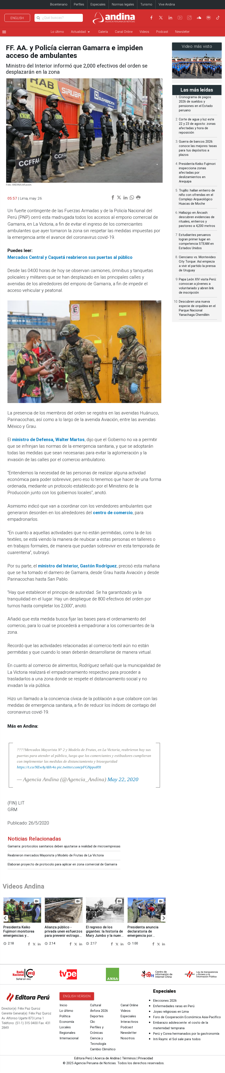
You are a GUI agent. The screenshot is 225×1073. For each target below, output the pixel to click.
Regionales (67, 1033)
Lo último (57, 32)
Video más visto (197, 46)
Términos (129, 1058)
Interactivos (129, 1022)
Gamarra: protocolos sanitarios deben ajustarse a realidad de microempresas (64, 846)
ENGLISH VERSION (77, 996)
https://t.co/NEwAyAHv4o (36, 767)
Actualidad (81, 31)
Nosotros (128, 1038)
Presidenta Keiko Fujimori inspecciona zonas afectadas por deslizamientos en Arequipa (197, 172)
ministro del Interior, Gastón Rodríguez (77, 566)
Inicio (63, 1005)
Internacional (69, 1038)
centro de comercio (113, 512)
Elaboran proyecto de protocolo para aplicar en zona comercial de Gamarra (62, 864)
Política (65, 1016)
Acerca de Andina (107, 1058)
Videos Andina (23, 886)
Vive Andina (167, 4)
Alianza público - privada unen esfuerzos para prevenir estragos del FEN (63, 933)
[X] (160, 17)
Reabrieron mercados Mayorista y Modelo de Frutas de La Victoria (56, 855)
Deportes (96, 1016)
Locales (65, 1027)
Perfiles (79, 4)
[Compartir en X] (34, 943)
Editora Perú (83, 1058)
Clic (92, 1022)
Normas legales (123, 4)
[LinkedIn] (170, 17)
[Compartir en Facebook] (29, 943)
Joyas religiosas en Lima (171, 1012)
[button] (5, 918)
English (17, 18)
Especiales (98, 4)
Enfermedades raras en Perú (173, 1006)
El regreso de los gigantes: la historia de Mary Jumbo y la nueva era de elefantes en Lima (104, 935)
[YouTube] (180, 17)
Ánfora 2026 (99, 1011)
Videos (144, 32)
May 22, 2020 (122, 779)
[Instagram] (189, 17)
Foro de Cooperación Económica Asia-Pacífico (187, 1017)
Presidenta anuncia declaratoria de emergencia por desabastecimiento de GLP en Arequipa (145, 935)
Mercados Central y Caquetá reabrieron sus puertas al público (69, 257)
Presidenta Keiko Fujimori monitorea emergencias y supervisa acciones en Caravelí (21, 935)
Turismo (146, 4)
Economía (67, 1022)
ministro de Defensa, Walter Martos (48, 439)
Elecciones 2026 (165, 1001)
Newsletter (182, 32)
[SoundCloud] (199, 17)
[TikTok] (218, 17)
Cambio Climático (103, 1049)
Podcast (162, 32)
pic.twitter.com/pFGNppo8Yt (79, 767)
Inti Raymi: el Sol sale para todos (177, 1039)
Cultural (95, 1005)
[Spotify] (208, 17)
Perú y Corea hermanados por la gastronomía (186, 1034)
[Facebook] (151, 17)
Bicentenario (58, 4)
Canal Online (123, 32)
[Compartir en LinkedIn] (39, 943)
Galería (103, 32)
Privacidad (145, 1058)
